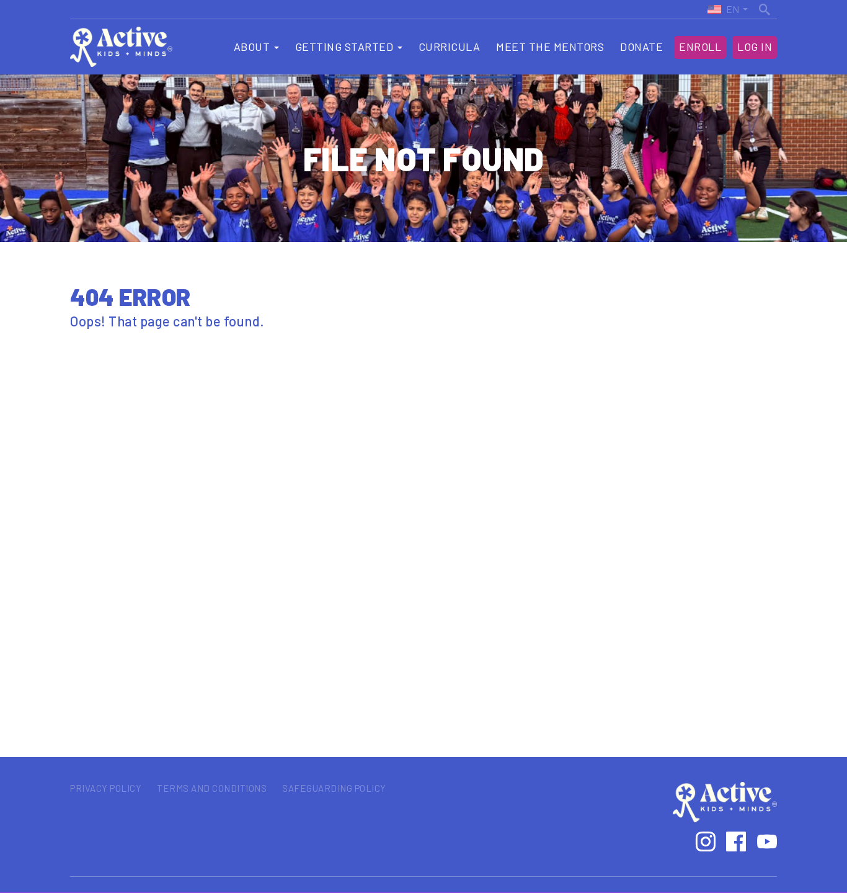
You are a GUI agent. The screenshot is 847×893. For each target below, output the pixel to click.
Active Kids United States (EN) (722, 9)
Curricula (450, 46)
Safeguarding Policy (334, 788)
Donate (641, 46)
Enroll (700, 46)
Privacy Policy (105, 788)
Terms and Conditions (212, 788)
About (253, 46)
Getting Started (345, 46)
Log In (754, 46)
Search (766, 8)
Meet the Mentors (550, 46)
